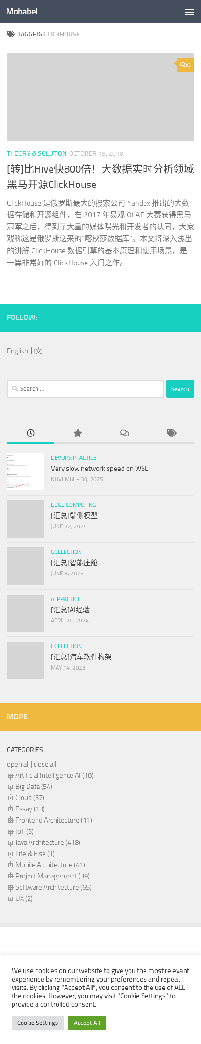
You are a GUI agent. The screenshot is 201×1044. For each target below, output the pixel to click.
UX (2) (24, 898)
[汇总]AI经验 (70, 610)
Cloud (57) (29, 798)
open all (18, 764)
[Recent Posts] (30, 434)
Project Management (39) (52, 876)
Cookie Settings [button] (37, 1022)
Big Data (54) (33, 786)
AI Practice (66, 599)
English (17, 351)
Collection (66, 552)
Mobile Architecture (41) (50, 865)
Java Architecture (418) (47, 842)
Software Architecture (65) (53, 887)
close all (45, 764)
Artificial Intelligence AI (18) (54, 775)
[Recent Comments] (123, 434)
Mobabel (22, 11)
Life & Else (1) (35, 854)
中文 (35, 351)
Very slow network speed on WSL (99, 468)
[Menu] (189, 11)
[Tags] (170, 434)
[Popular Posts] (77, 434)
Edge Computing (73, 505)
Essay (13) (30, 809)
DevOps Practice (74, 458)
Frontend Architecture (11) (53, 820)
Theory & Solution (36, 154)
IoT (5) (24, 831)
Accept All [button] (87, 1022)
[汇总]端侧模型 (74, 516)
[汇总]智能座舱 (74, 563)
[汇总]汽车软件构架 (81, 657)
